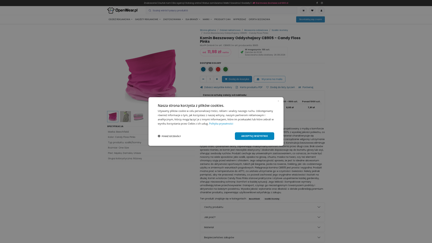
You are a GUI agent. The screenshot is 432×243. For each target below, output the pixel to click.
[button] (169, 136)
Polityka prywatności (221, 123)
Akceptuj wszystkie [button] (254, 136)
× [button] (278, 101)
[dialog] (216, 121)
